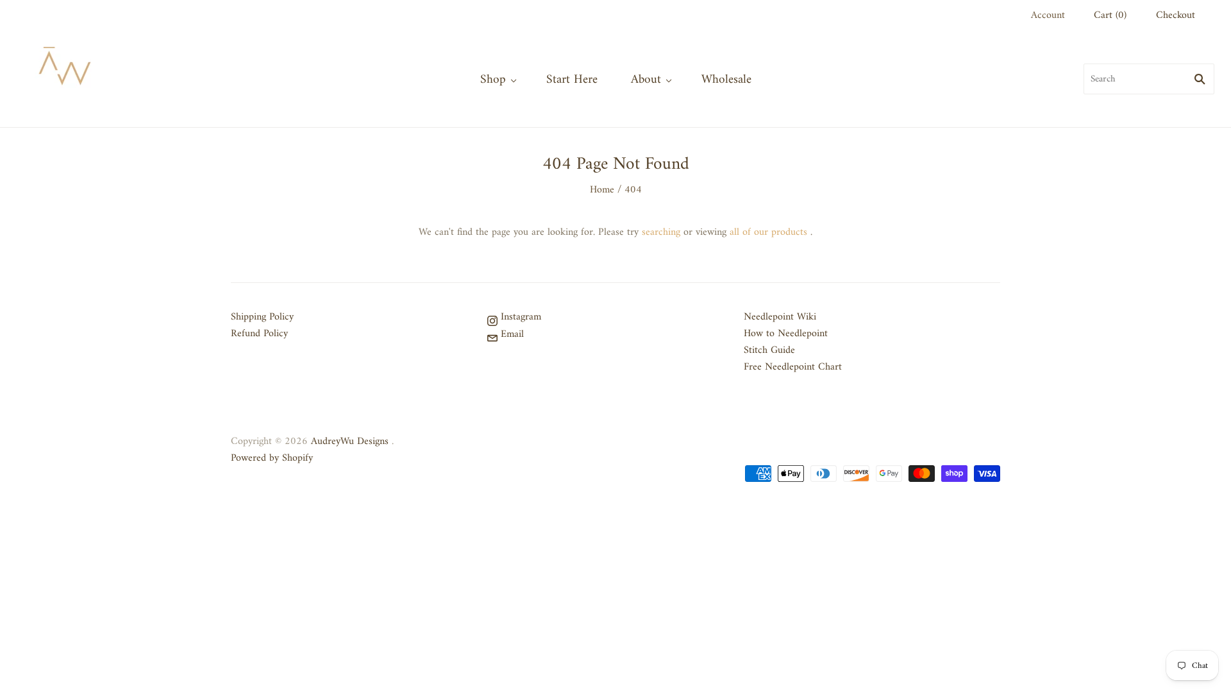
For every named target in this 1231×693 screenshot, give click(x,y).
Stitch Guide (769, 350)
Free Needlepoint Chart (793, 367)
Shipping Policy (262, 317)
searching (661, 232)
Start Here (572, 79)
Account (1048, 15)
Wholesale (726, 79)
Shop (493, 79)
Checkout (1175, 15)
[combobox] (1149, 79)
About (646, 79)
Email (511, 334)
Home (602, 190)
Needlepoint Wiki (780, 317)
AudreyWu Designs (350, 441)
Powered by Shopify (272, 458)
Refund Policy (259, 334)
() (1110, 15)
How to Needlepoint (786, 334)
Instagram (519, 317)
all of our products (768, 232)
